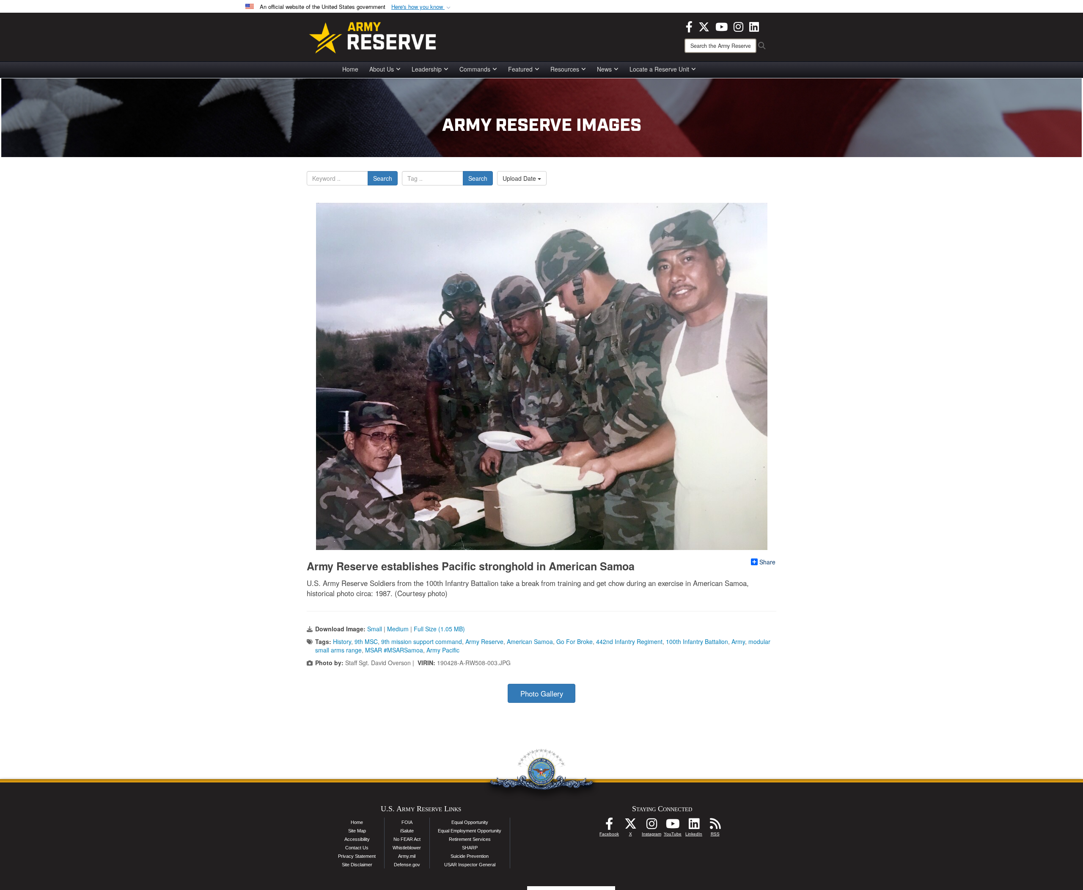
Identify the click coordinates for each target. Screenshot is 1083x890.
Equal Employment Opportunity (469, 830)
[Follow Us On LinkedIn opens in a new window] (693, 826)
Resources (564, 69)
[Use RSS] (715, 826)
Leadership (427, 69)
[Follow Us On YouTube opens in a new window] (672, 826)
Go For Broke (574, 641)
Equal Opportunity (469, 822)
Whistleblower (407, 847)
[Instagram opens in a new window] (738, 26)
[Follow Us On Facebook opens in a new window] (609, 826)
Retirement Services (470, 839)
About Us (381, 69)
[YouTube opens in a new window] (721, 26)
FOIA (406, 822)
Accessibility (357, 839)
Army (738, 641)
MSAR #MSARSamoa (394, 650)
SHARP (470, 847)
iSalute (407, 830)
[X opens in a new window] (703, 26)
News (604, 69)
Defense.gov (407, 864)
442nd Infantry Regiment (629, 641)
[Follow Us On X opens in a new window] (630, 826)
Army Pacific (442, 650)
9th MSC (366, 641)
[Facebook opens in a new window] (689, 26)
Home (350, 69)
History (342, 641)
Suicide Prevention (470, 856)
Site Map (357, 830)
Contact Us (356, 847)
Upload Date (520, 178)
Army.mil (406, 856)
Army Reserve (484, 641)
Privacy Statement (357, 856)
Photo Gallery (541, 693)
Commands (474, 69)
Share (767, 561)
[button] (421, 7)
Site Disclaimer (357, 864)
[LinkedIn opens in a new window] (754, 26)
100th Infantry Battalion (697, 641)
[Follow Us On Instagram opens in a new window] (651, 826)
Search (382, 178)
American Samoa (530, 641)
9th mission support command (421, 641)
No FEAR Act (407, 839)
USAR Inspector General (469, 864)
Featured (520, 69)
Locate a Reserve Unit (659, 69)
